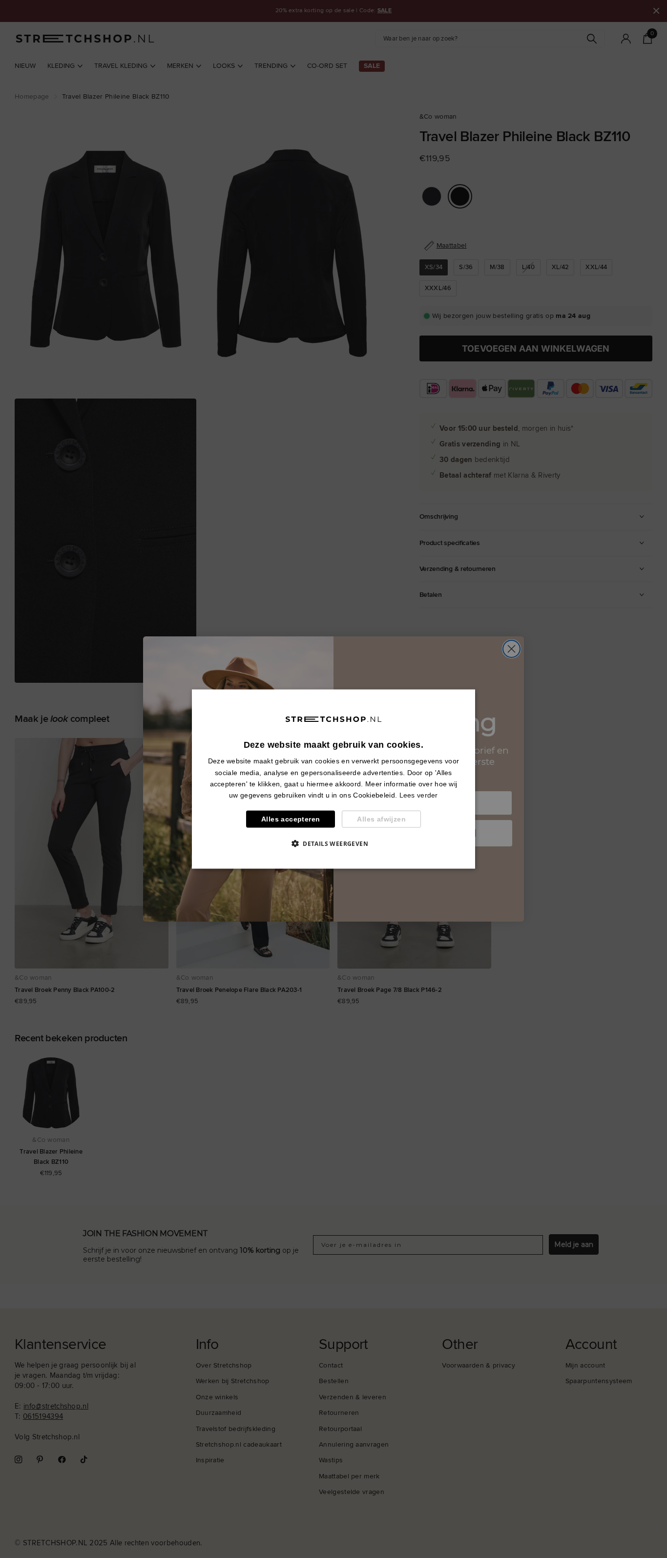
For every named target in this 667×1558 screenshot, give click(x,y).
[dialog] (333, 779)
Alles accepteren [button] (290, 819)
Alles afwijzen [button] (381, 819)
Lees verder (418, 795)
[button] (333, 843)
